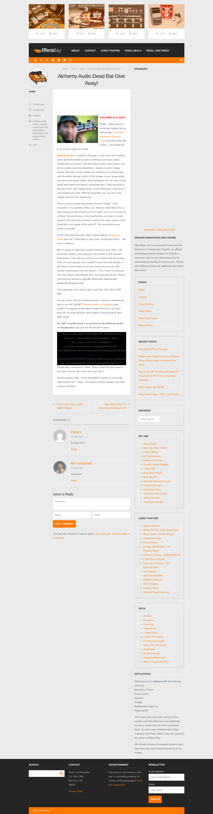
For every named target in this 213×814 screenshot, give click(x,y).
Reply (74, 449)
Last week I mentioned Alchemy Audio (112, 136)
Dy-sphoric (149, 620)
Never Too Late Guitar (155, 645)
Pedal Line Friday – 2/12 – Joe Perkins (159, 394)
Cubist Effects (150, 452)
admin (32, 92)
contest (36, 127)
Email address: (156, 771)
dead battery (38, 130)
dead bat (44, 127)
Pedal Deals (133, 50)
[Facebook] (41, 60)
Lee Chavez (149, 571)
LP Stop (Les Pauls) (153, 641)
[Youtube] (70, 60)
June (82, 69)
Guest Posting (110, 50)
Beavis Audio (150, 443)
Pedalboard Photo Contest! (153, 349)
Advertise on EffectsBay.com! (159, 229)
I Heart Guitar (150, 632)
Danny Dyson (150, 542)
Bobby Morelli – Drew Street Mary (161, 530)
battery (36, 124)
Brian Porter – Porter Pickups (158, 534)
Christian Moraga (152, 538)
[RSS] (35, 60)
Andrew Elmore (151, 525)
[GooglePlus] (47, 60)
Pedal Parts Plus (152, 489)
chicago (43, 124)
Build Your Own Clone (154, 448)
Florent (76, 432)
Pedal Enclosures (152, 485)
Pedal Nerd (149, 649)
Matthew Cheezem (153, 579)
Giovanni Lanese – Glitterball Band (161, 555)
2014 (74, 69)
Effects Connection (153, 460)
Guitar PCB (149, 468)
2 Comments (38, 110)
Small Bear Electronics (155, 493)
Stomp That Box (151, 497)
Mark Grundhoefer (153, 575)
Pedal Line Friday (157, 50)
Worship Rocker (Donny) (156, 592)
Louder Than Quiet (153, 636)
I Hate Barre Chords (153, 559)
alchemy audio (39, 121)
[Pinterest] (59, 60)
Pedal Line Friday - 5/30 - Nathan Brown (70, 406)
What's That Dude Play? (156, 661)
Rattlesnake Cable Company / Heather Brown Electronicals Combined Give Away (159, 360)
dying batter (38, 133)
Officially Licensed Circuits (157, 481)
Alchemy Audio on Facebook (98, 304)
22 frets (147, 616)
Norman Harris (151, 588)
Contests (37, 116)
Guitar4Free (149, 628)
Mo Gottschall (81, 463)
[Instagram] (53, 60)
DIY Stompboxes (152, 456)
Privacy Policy (146, 325)
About (75, 50)
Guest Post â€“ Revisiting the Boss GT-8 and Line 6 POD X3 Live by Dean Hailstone (159, 375)
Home (65, 69)
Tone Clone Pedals (153, 502)
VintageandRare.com (154, 657)
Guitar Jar (148, 624)
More (55, 33)
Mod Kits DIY (150, 477)
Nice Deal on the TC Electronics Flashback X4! (112, 406)
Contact (90, 50)
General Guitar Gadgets (156, 464)
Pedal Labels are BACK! (151, 387)
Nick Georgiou (150, 583)
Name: (152, 784)
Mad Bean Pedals (152, 472)
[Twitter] (65, 60)
